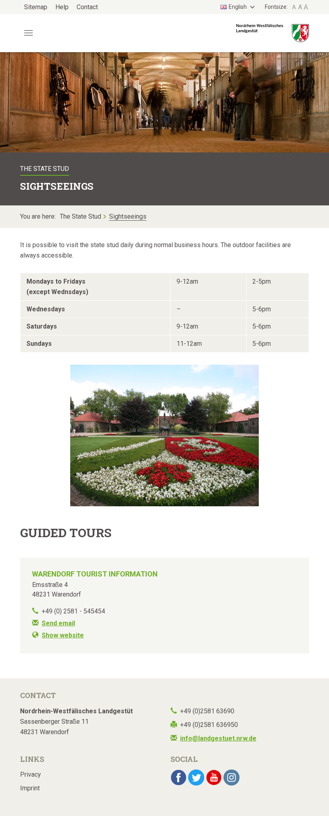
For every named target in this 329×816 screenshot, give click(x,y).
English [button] (238, 7)
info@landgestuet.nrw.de (218, 738)
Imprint (30, 788)
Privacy (30, 774)
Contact (87, 7)
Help (62, 7)
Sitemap (35, 7)
